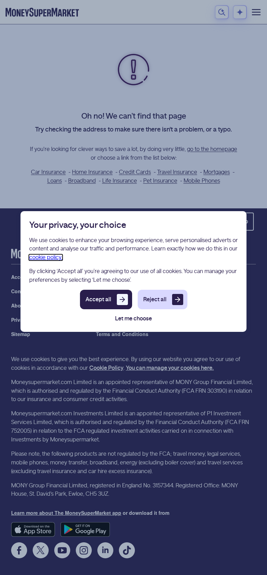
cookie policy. (45, 257)
